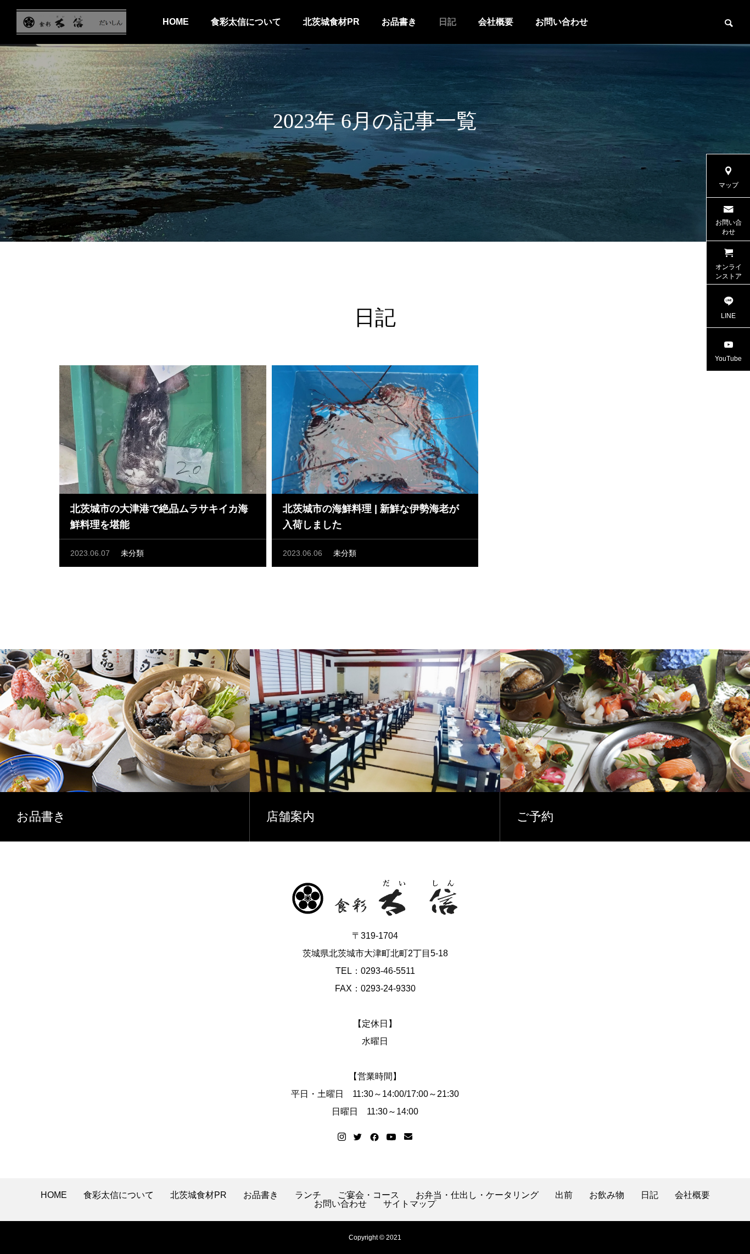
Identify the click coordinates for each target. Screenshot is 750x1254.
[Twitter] (358, 1137)
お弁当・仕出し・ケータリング (477, 1195)
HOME (176, 21)
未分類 (132, 553)
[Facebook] (374, 1137)
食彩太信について (246, 21)
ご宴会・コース (368, 1195)
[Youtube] (391, 1137)
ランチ (308, 1195)
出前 (564, 1195)
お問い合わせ (561, 21)
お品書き (399, 21)
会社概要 (495, 21)
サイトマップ (409, 1204)
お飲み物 (606, 1195)
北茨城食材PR (331, 21)
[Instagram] (342, 1137)
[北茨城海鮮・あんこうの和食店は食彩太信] (71, 22)
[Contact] (408, 1137)
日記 (447, 21)
